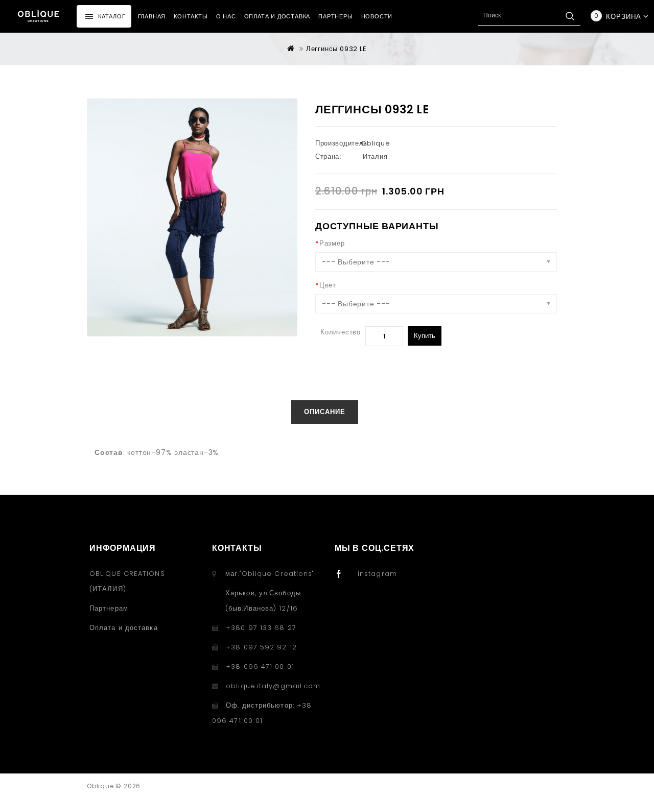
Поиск (569, 16)
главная (152, 16)
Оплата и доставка (277, 16)
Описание (324, 412)
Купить (424, 336)
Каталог (112, 16)
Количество (340, 332)
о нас (226, 16)
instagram (377, 573)
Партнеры (335, 16)
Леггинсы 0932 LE (336, 49)
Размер (332, 243)
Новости (377, 16)
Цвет (327, 285)
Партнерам (108, 608)
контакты (190, 16)
